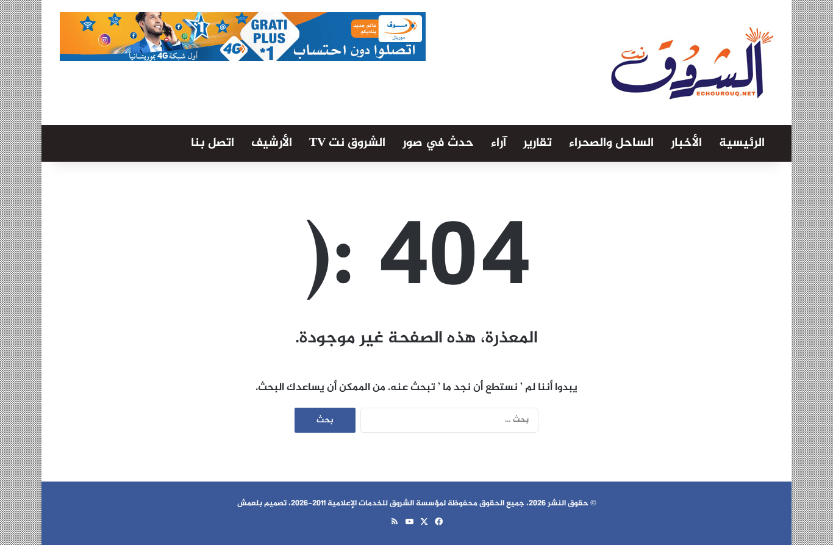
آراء (498, 143)
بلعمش (249, 503)
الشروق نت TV (347, 143)
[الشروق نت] (692, 62)
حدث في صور (438, 143)
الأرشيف (271, 143)
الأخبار (686, 143)
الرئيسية (742, 143)
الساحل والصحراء (611, 143)
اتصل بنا (212, 143)
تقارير (537, 143)
